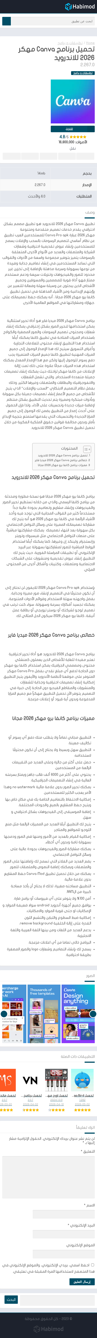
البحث (11, 1300)
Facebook (85, 156)
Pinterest (48, 156)
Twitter (67, 156)
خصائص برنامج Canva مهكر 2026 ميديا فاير (61, 460)
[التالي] (4, 1014)
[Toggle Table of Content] (85, 449)
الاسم (89, 1205)
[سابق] (93, 1014)
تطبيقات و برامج (70, 43)
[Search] (6, 21)
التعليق (88, 1151)
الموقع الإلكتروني (80, 1245)
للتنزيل (69, 128)
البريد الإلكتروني (81, 1225)
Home (90, 43)
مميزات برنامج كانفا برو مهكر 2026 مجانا (62, 465)
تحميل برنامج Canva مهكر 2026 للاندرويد (63, 455)
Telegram (30, 156)
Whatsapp (12, 156)
